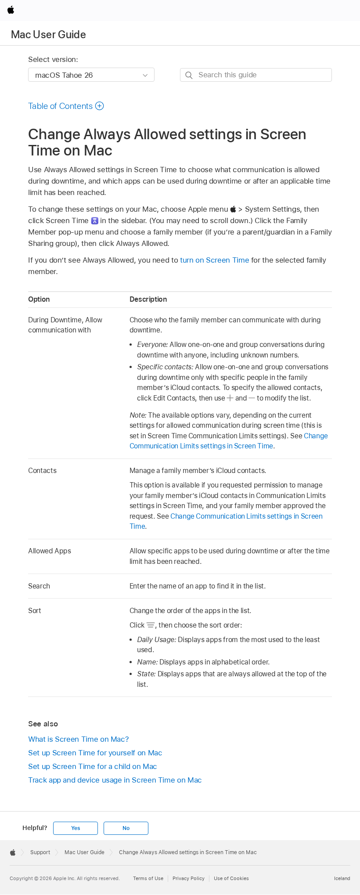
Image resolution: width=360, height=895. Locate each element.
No (126, 828)
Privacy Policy (189, 878)
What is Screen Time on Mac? (78, 739)
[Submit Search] (189, 75)
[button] (66, 106)
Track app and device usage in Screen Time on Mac (115, 780)
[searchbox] (256, 75)
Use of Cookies (231, 878)
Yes (75, 828)
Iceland (342, 878)
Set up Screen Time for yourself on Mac (95, 752)
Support (40, 852)
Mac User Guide (48, 34)
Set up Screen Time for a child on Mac (92, 766)
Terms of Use (148, 878)
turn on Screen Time (214, 260)
